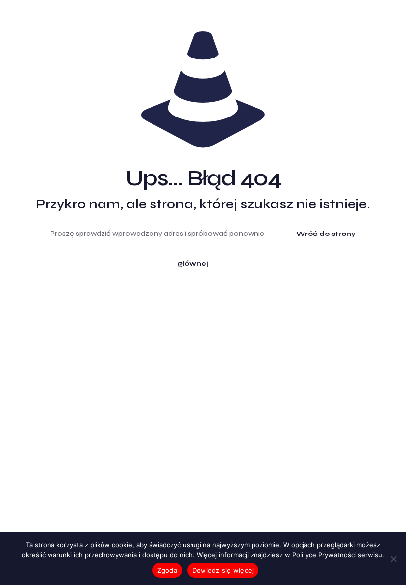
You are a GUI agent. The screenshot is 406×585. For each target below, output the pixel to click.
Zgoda (167, 570)
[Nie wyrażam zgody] (394, 559)
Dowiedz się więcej (223, 570)
